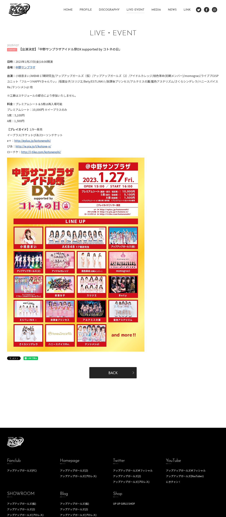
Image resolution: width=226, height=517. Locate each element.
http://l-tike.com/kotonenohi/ (41, 152)
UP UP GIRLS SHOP (124, 503)
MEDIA (156, 9)
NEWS (172, 9)
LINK (187, 9)
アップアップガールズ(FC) (22, 470)
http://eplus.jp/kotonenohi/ (32, 140)
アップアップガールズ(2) (74, 470)
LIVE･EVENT (135, 9)
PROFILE (86, 9)
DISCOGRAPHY (109, 9)
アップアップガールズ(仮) (21, 503)
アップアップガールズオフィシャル (133, 470)
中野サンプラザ (25, 67)
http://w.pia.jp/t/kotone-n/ (33, 146)
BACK (113, 373)
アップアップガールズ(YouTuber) (185, 476)
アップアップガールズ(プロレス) (78, 476)
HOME (68, 9)
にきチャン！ (173, 481)
